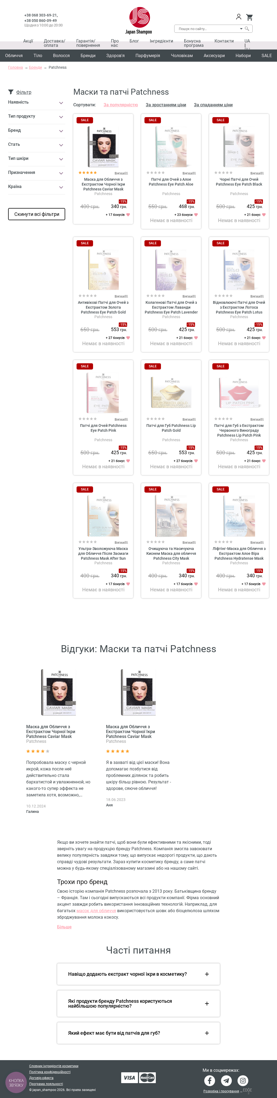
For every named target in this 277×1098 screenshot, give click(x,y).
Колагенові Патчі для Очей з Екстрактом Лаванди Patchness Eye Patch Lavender (171, 307)
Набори (243, 55)
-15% (123, 201)
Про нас (115, 43)
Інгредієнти (161, 41)
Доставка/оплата (54, 43)
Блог (134, 41)
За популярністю (121, 104)
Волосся (61, 55)
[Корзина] (249, 17)
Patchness (103, 194)
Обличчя (14, 55)
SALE (267, 55)
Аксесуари (214, 55)
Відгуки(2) (121, 173)
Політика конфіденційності (50, 1072)
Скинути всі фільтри (36, 214)
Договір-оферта (41, 1078)
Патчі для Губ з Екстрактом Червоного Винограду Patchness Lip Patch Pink (239, 430)
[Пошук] (247, 28)
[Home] (138, 21)
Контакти (224, 41)
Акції (28, 41)
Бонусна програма (194, 43)
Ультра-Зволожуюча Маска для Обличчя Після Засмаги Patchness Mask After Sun (103, 553)
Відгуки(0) (189, 173)
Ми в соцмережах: (221, 1070)
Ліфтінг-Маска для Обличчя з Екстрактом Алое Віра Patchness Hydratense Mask (239, 553)
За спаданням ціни (213, 104)
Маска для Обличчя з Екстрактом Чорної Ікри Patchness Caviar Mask (103, 184)
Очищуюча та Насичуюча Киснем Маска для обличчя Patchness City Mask (171, 553)
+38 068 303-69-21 (40, 15)
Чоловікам (182, 55)
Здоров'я (115, 55)
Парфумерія (148, 55)
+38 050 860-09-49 (40, 20)
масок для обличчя (96, 910)
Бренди (88, 55)
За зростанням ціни (166, 104)
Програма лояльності (46, 1084)
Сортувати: (84, 104)
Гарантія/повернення (88, 43)
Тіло (38, 55)
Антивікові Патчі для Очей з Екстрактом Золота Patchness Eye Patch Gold (103, 307)
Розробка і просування (221, 1091)
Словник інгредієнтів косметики (53, 1066)
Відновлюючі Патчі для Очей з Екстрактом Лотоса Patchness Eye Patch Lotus (239, 307)
